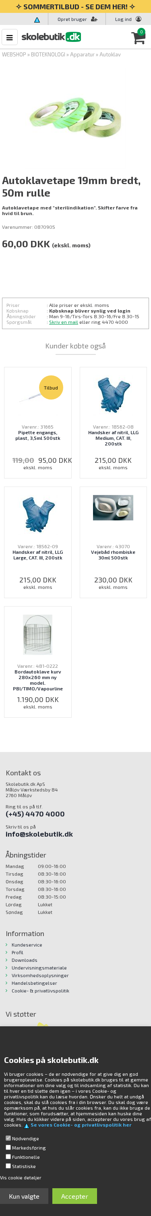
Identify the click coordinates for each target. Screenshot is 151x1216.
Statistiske (24, 1166)
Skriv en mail (63, 322)
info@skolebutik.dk (39, 833)
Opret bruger (72, 19)
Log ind (123, 19)
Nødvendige (25, 1138)
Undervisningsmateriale (39, 967)
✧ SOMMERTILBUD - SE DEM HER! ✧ (75, 6)
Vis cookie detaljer (20, 1177)
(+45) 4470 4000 (35, 813)
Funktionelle (26, 1157)
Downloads (24, 960)
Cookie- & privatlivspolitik (40, 990)
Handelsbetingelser (34, 983)
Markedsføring (29, 1147)
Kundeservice (27, 944)
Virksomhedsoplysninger (40, 975)
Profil (17, 952)
